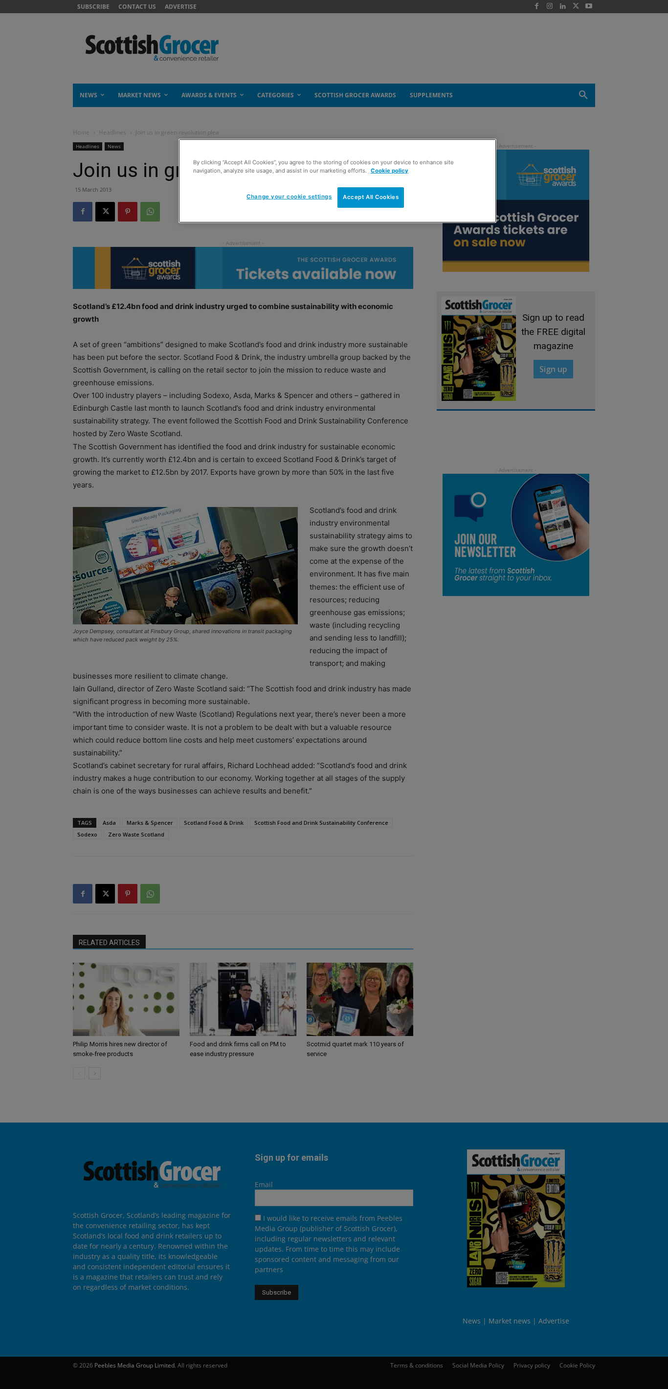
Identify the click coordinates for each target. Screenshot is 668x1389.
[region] (337, 181)
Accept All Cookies (371, 197)
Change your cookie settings (289, 196)
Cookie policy (389, 170)
